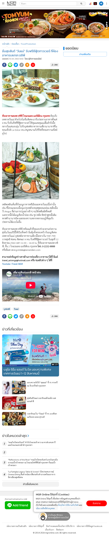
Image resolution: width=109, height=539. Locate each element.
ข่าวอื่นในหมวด (30, 484)
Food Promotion (28, 43)
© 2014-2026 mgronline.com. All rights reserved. (54, 532)
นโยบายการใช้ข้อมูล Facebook (89, 526)
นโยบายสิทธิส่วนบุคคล (45, 508)
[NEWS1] (95, 3)
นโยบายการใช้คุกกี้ (36, 526)
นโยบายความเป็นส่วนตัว (17, 526)
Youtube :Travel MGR (12, 263)
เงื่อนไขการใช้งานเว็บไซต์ (68, 505)
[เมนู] (3, 3)
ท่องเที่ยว (15, 43)
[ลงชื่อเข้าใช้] (101, 3)
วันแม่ (16, 309)
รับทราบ (96, 503)
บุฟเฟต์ (7, 309)
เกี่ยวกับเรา (49, 529)
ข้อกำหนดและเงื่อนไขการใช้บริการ (60, 526)
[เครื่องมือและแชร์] (106, 3)
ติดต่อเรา (60, 529)
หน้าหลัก (6, 43)
